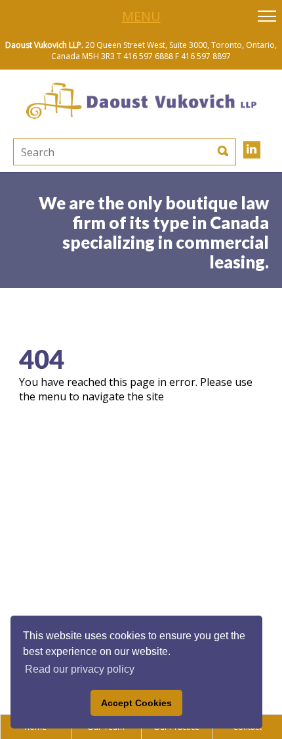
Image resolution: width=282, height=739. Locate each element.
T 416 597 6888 (145, 56)
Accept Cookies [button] (136, 703)
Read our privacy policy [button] (79, 669)
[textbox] (85, 152)
